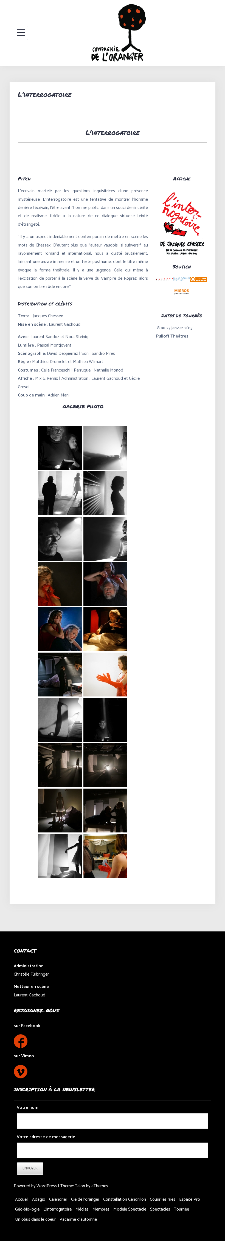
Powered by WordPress (35, 1186)
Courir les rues (162, 1199)
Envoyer (30, 1168)
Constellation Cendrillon (124, 1199)
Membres (100, 1209)
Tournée (181, 1209)
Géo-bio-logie (27, 1209)
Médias (82, 1209)
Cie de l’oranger (85, 1199)
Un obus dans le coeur (35, 1219)
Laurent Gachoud (29, 995)
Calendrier (58, 1199)
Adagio (38, 1199)
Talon (80, 1186)
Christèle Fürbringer (31, 974)
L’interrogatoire (57, 1209)
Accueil (21, 1199)
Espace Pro (189, 1199)
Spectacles (160, 1209)
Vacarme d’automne (78, 1219)
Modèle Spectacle (129, 1209)
